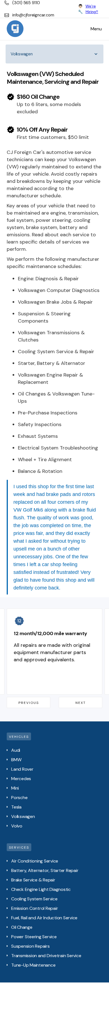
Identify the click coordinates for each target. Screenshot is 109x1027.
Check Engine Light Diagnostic (41, 889)
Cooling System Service (34, 899)
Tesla (16, 807)
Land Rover (22, 769)
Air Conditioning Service (34, 861)
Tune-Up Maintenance (33, 965)
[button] (96, 29)
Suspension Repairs (30, 946)
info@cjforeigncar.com (33, 15)
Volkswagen (23, 816)
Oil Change (21, 927)
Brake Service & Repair (33, 880)
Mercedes (21, 779)
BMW (16, 760)
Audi (15, 750)
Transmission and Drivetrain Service (46, 956)
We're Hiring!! (92, 9)
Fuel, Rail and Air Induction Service (44, 918)
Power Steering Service (34, 937)
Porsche (19, 797)
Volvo (16, 826)
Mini (15, 788)
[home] (15, 29)
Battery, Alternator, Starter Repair (44, 870)
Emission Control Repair (34, 908)
